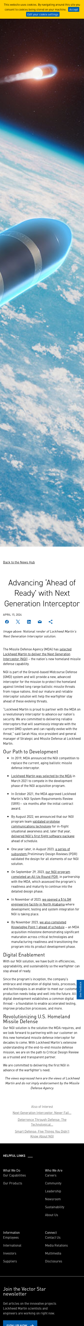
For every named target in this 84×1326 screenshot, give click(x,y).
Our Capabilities (14, 1175)
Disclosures (53, 1261)
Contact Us (53, 1237)
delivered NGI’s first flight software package (42, 836)
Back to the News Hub (19, 562)
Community (53, 1183)
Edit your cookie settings (42, 14)
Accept (73, 9)
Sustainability (54, 1207)
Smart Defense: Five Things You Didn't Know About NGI (42, 1133)
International (12, 1245)
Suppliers (10, 1261)
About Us (51, 1214)
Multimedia (53, 1253)
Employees (11, 1237)
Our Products (12, 1183)
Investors (9, 1253)
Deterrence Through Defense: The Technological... (42, 1122)
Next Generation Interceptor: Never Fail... (42, 1112)
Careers (50, 1175)
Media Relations (56, 1245)
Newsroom (53, 1199)
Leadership (53, 1191)
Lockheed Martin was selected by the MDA (41, 776)
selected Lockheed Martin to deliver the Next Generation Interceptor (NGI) (37, 654)
